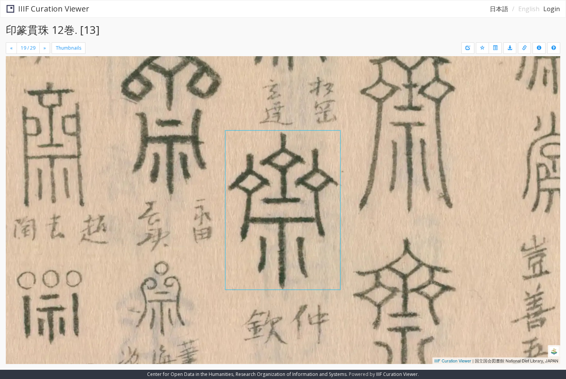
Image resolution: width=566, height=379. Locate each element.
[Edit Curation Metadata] (467, 48)
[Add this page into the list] (482, 48)
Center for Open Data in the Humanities (190, 374)
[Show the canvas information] (524, 48)
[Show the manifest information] (539, 48)
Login (551, 9)
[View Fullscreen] (15, 89)
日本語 (499, 9)
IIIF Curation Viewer (53, 8)
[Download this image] (509, 48)
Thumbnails (68, 48)
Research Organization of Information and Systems (291, 374)
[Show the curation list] (495, 48)
